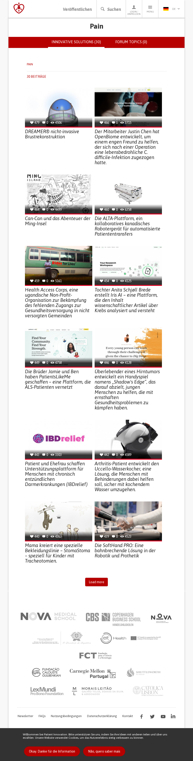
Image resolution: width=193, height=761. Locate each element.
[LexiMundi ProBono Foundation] (47, 691)
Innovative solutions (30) (78, 44)
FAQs (42, 716)
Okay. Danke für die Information (52, 751)
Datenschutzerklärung (102, 716)
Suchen (114, 9)
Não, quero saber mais (104, 751)
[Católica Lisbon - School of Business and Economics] (148, 691)
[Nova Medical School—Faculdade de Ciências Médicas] (48, 616)
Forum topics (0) (131, 42)
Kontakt (127, 716)
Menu (150, 11)
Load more (96, 582)
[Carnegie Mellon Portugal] (93, 673)
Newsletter (25, 716)
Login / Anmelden (134, 12)
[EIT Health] (131, 638)
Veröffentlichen (77, 9)
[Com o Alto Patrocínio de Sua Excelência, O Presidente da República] (62, 638)
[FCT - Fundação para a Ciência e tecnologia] (96, 656)
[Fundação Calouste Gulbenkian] (46, 672)
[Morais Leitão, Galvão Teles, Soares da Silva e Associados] (98, 691)
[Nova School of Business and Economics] (161, 618)
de (174, 9)
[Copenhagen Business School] (112, 619)
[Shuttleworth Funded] (143, 672)
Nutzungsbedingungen (66, 716)
